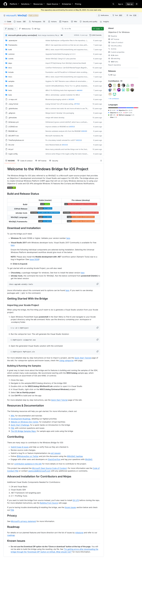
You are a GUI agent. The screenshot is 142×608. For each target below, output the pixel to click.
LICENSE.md (13, 127)
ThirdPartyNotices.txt (16, 140)
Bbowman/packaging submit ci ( (57, 99)
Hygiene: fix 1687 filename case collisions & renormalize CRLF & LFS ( (70, 81)
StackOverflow (54, 459)
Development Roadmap (21, 419)
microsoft (11, 15)
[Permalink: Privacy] (5, 515)
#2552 (72, 127)
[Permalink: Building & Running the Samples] (5, 365)
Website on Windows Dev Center (24, 422)
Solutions (25, 4)
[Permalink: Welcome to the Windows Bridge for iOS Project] (5, 169)
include (11, 72)
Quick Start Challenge (20, 425)
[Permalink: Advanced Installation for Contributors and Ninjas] (5, 476)
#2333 (64, 145)
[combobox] (76, 28)
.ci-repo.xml (12, 99)
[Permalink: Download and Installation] (5, 228)
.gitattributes (13, 108)
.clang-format (13, 104)
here (68, 238)
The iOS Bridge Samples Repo (23, 431)
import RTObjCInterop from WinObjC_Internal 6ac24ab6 (65, 63)
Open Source (52, 4)
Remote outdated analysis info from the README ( (63, 131)
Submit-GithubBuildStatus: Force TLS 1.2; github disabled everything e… (71, 86)
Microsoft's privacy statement (23, 521)
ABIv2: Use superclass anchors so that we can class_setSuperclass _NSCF (72, 45)
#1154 (77, 104)
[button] (97, 283)
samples (11, 81)
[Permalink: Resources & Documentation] (5, 405)
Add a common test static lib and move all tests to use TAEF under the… (71, 108)
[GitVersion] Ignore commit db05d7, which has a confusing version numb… (72, 122)
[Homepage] (5, 4)
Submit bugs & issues (20, 447)
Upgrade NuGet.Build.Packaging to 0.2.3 (60, 54)
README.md (12, 131)
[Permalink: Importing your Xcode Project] (5, 305)
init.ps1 (10, 149)
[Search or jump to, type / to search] (113, 4)
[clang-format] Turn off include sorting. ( (60, 104)
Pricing (78, 4)
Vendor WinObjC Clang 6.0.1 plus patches (60, 59)
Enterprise (66, 4)
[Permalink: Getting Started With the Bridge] (5, 298)
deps (10, 63)
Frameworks (12, 45)
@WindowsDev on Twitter (27, 456)
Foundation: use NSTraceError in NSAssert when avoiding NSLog (68, 72)
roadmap (11, 535)
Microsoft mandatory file (54, 136)
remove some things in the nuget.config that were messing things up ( (70, 154)
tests (10, 90)
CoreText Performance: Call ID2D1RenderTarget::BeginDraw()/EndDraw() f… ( (73, 68)
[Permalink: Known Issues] (5, 540)
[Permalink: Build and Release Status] (5, 193)
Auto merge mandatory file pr (48, 35)
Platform (13, 4)
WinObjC (22, 15)
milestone (79, 532)
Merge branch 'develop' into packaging (59, 113)
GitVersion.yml (13, 122)
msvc (10, 77)
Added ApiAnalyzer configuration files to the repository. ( (66, 40)
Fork (118, 15)
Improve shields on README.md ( (57, 127)
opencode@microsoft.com (39, 471)
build (10, 49)
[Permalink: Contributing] (5, 436)
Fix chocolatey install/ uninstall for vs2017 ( (61, 140)
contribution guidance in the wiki (28, 464)
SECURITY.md (13, 136)
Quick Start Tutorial (83, 358)
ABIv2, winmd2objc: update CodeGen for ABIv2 (62, 95)
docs (10, 68)
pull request (55, 453)
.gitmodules (12, 117)
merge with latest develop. (55, 117)
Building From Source (49, 503)
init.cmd (11, 145)
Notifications (105, 15)
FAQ (12, 428)
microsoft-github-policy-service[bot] (22, 35)
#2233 (79, 140)
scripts (10, 86)
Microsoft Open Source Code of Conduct (49, 468)
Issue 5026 (34, 259)
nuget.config (13, 154)
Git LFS (76, 500)
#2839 (84, 131)
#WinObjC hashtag (75, 456)
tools (10, 95)
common (11, 54)
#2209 (71, 99)
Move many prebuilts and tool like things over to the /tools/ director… (70, 149)
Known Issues (70, 507)
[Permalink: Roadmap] (5, 526)
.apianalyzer (12, 40)
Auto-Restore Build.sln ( (53, 145)
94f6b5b (76, 35)
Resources (38, 4)
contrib (10, 59)
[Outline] (101, 160)
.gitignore (11, 113)
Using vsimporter (66, 360)
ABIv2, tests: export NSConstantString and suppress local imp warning (71, 49)
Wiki (12, 416)
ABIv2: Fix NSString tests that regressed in (60, 90)
